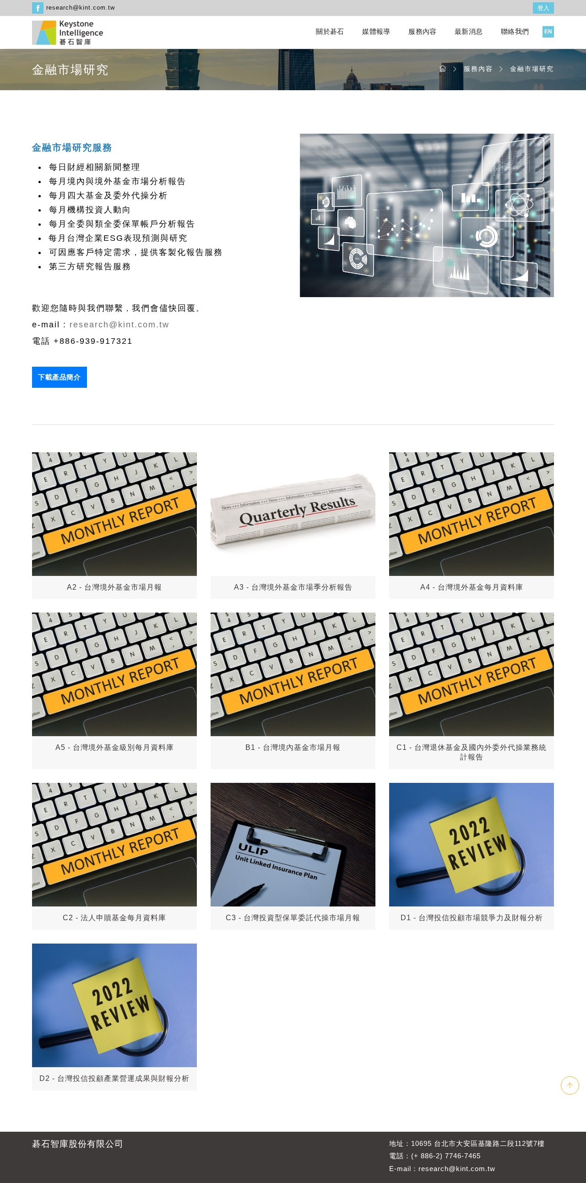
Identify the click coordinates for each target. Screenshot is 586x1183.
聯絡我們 (515, 31)
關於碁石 (330, 31)
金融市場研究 (532, 68)
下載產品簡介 (59, 377)
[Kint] (67, 32)
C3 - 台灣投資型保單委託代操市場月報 (293, 918)
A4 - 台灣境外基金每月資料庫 (471, 587)
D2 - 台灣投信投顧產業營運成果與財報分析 (114, 1078)
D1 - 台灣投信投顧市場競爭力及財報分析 (472, 918)
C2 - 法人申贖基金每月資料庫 (114, 918)
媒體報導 (376, 31)
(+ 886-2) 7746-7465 (446, 1156)
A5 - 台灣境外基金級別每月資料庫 (114, 747)
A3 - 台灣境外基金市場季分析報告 (293, 587)
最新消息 (469, 31)
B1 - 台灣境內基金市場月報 (293, 747)
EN (548, 31)
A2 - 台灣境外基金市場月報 (114, 587)
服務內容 (422, 31)
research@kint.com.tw (80, 7)
